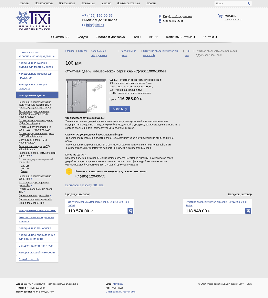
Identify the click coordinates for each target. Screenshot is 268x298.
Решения (106, 3)
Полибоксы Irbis (29, 259)
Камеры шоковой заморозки (37, 252)
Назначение (88, 3)
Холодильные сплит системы (37, 210)
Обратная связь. (114, 292)
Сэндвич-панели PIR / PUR (36, 245)
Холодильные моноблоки (35, 227)
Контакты (210, 37)
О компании (60, 37)
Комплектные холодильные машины (36, 219)
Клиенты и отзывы (180, 37)
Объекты (24, 3)
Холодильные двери (32, 95)
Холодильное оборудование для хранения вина (37, 236)
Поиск (219, 3)
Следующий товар (240, 194)
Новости (151, 3)
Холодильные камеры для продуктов (35, 75)
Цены (137, 37)
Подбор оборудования (177, 16)
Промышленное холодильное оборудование (37, 54)
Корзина (230, 15)
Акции (153, 37)
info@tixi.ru (95, 25)
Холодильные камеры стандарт (33, 86)
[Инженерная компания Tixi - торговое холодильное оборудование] (33, 20)
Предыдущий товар (77, 194)
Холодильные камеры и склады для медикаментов (36, 64)
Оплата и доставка (110, 37)
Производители (44, 3)
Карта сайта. (129, 292)
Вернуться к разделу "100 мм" (84, 184)
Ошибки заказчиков (128, 3)
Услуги (82, 37)
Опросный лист (173, 20)
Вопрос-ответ (67, 3)
